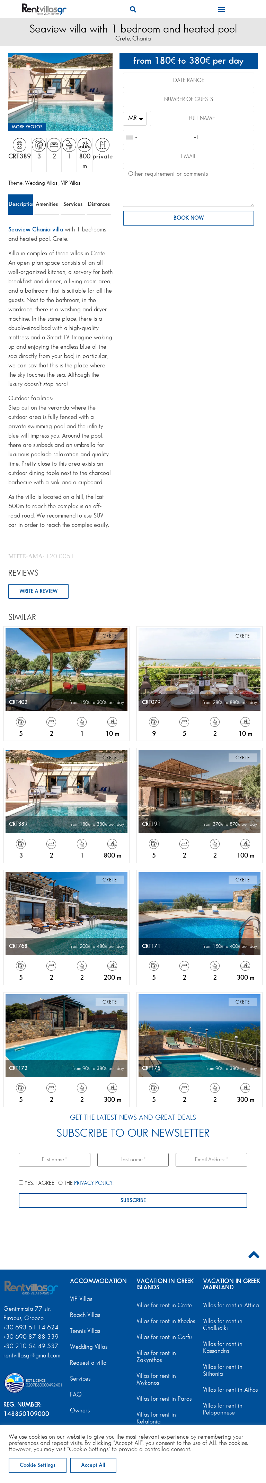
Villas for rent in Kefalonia (156, 1418)
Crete (122, 39)
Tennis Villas (85, 1331)
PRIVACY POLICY (93, 1183)
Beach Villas (85, 1315)
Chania (141, 39)
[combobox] (131, 137)
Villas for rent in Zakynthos (156, 1357)
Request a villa (88, 1363)
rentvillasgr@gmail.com (32, 1355)
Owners (80, 1410)
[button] (133, 9)
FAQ (76, 1395)
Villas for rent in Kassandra (222, 1348)
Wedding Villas (42, 183)
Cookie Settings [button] (37, 1465)
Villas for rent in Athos (230, 1390)
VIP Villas (70, 183)
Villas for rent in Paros (164, 1399)
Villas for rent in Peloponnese (222, 1409)
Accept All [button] (93, 1465)
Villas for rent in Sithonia (222, 1370)
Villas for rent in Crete (164, 1305)
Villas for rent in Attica (231, 1305)
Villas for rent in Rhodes (165, 1321)
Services (72, 204)
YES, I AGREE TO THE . (68, 1183)
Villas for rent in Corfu (164, 1337)
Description (21, 204)
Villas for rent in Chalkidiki (222, 1325)
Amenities (47, 204)
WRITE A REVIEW (38, 591)
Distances (99, 204)
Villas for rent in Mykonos (156, 1379)
